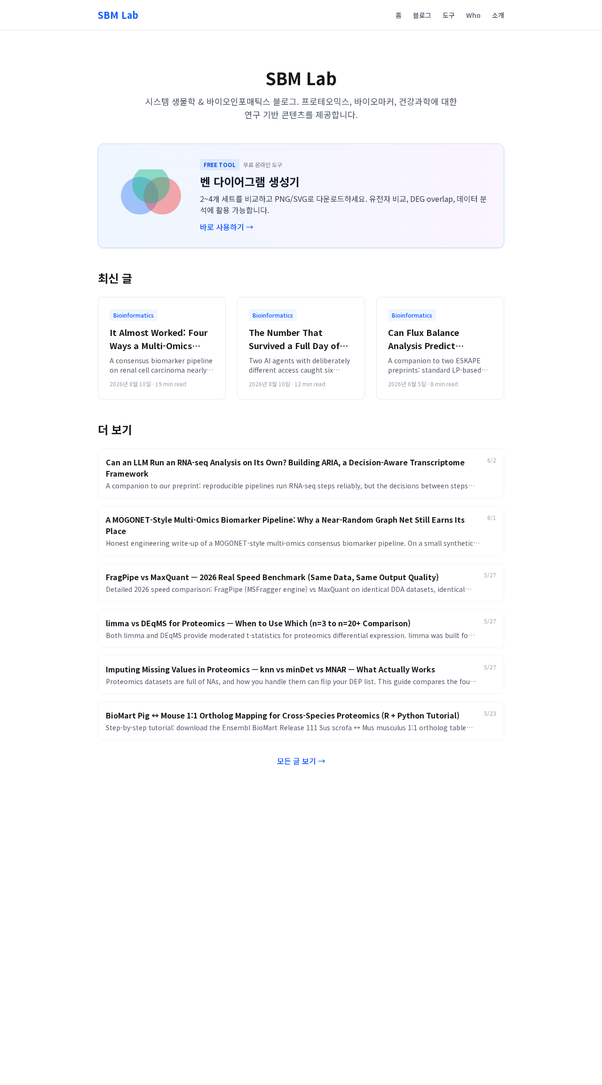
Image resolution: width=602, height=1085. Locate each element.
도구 (449, 15)
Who (473, 15)
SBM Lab (118, 15)
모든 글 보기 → (301, 760)
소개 (498, 15)
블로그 (422, 15)
